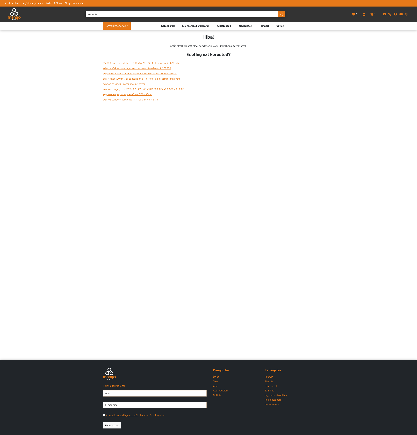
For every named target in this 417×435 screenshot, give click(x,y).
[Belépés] (363, 14)
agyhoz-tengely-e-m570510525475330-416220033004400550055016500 (143, 89)
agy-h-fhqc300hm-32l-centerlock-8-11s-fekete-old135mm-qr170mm (141, 78)
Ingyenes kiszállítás (276, 395)
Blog (67, 3)
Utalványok (271, 385)
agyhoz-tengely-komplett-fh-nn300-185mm (127, 94)
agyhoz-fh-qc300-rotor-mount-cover (124, 83)
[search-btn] (281, 14)
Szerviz (269, 376)
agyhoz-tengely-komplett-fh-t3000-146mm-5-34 (130, 99)
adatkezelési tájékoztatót (123, 415)
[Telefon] (390, 14)
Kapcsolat (78, 3)
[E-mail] (384, 14)
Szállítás (269, 390)
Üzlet (216, 376)
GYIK (48, 3)
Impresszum (272, 404)
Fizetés (269, 381)
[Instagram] (406, 14)
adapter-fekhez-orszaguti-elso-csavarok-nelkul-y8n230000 (137, 68)
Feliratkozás (112, 425)
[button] (373, 14)
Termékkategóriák (115, 25)
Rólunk (58, 3)
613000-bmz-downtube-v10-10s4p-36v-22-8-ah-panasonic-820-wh (141, 62)
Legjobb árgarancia (32, 3)
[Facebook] (395, 14)
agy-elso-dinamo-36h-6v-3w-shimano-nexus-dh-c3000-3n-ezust (140, 73)
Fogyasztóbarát (273, 399)
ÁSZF (216, 385)
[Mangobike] (109, 374)
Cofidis (217, 395)
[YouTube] (401, 14)
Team (216, 381)
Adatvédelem (220, 390)
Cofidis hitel (12, 3)
